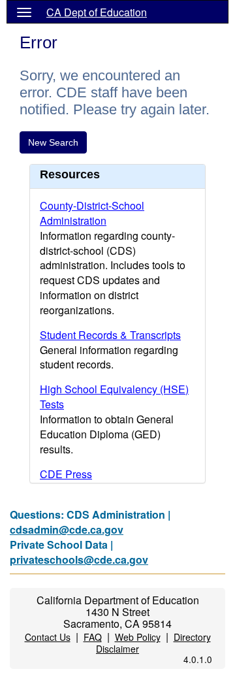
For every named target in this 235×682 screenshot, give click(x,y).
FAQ (93, 636)
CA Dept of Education (96, 12)
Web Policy (138, 636)
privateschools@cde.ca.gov (79, 559)
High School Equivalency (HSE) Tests (114, 397)
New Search (53, 142)
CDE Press (66, 473)
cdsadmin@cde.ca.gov (66, 529)
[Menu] (24, 11)
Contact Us (47, 636)
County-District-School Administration (92, 213)
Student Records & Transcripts (110, 334)
